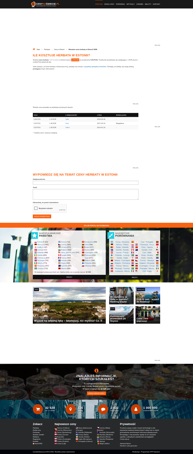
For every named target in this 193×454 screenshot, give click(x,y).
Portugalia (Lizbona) (85, 441)
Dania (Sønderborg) (64, 432)
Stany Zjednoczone (68, 252)
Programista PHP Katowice (150, 452)
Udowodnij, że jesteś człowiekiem (45, 202)
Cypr (86, 258)
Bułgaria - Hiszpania (147, 263)
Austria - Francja (122, 252)
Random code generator (128, 446)
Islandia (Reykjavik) (106, 439)
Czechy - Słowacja (147, 260)
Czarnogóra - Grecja (147, 266)
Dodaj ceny (109, 4)
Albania (63, 268)
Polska (39, 242)
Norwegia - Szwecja (122, 268)
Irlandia (40, 255)
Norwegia (40, 260)
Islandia (64, 260)
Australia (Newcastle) (106, 432)
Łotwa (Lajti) (61, 443)
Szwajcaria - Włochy (122, 271)
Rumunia (88, 255)
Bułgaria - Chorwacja (122, 263)
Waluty (148, 4)
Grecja (63, 242)
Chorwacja (41, 258)
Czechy (64, 245)
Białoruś (88, 260)
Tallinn (67, 127)
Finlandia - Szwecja (122, 255)
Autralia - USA (147, 250)
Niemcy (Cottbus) (63, 428)
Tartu (67, 123)
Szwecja (40, 268)
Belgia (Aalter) (105, 443)
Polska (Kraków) (63, 441)
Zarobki (139, 4)
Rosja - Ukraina (147, 255)
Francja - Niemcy (122, 266)
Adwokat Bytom (125, 443)
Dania (39, 250)
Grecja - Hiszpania (122, 242)
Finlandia (88, 263)
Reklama (36, 437)
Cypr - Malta (146, 252)
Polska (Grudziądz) (64, 439)
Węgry (63, 263)
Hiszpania (41, 266)
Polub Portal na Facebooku (96, 225)
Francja (63, 258)
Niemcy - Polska (122, 245)
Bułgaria (64, 250)
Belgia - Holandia (122, 247)
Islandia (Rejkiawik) (85, 432)
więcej (69, 277)
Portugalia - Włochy (147, 268)
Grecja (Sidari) (83, 434)
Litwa (87, 245)
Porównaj (120, 4)
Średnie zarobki (38, 434)
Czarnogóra (89, 252)
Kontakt (156, 4)
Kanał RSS (38, 443)
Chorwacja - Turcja (147, 245)
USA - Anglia (147, 271)
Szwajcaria (89, 242)
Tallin (67, 119)
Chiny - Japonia (147, 247)
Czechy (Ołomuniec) (64, 430)
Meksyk (102, 441)
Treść (35, 187)
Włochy (40, 263)
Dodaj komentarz (42, 216)
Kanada (64, 255)
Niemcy (40, 245)
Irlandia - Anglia (122, 258)
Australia (64, 266)
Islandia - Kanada (122, 250)
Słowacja (88, 266)
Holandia (40, 252)
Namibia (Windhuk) (106, 434)
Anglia (39, 247)
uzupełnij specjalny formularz (95, 66)
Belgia (87, 247)
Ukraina (64, 247)
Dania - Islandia (147, 258)
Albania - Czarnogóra (122, 260)
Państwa (99, 4)
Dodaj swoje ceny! (96, 393)
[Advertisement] (96, 28)
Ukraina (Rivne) (105, 437)
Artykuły (131, 4)
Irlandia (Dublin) (84, 437)
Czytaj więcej (124, 439)
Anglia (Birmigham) (85, 439)
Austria (87, 250)
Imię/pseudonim (39, 179)
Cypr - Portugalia (147, 242)
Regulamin (36, 439)
